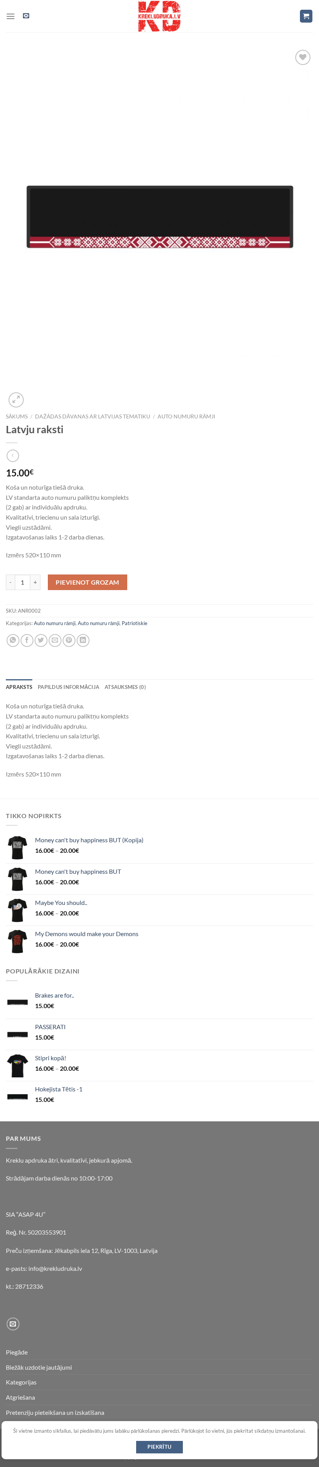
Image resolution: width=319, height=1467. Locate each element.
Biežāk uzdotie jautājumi (39, 1367)
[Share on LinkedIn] (83, 640)
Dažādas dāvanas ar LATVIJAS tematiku (92, 416)
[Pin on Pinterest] (69, 640)
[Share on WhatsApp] (13, 640)
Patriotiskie (134, 623)
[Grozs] (306, 16)
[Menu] (10, 16)
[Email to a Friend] (55, 640)
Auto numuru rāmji (186, 416)
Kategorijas (21, 1382)
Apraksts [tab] (19, 687)
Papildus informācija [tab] (68, 687)
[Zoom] (16, 400)
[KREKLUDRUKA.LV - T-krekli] (159, 16)
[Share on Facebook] (27, 640)
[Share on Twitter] (41, 640)
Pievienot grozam (87, 582)
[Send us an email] (13, 1324)
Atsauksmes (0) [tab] (125, 687)
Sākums (17, 416)
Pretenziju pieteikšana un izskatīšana (55, 1412)
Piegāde (17, 1352)
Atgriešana (20, 1397)
